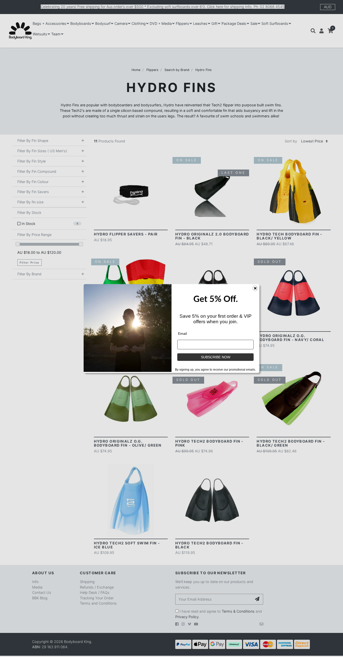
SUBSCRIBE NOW (215, 357)
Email (182, 334)
